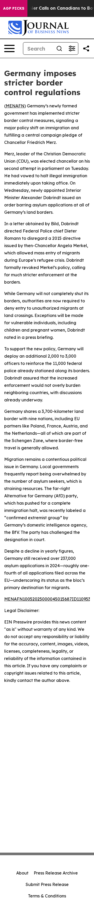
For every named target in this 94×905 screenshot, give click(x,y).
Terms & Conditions (47, 895)
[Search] (59, 48)
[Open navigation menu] (9, 48)
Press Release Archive (56, 873)
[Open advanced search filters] (72, 48)
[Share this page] (86, 48)
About (22, 873)
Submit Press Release (47, 884)
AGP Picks (13, 8)
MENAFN (15, 105)
